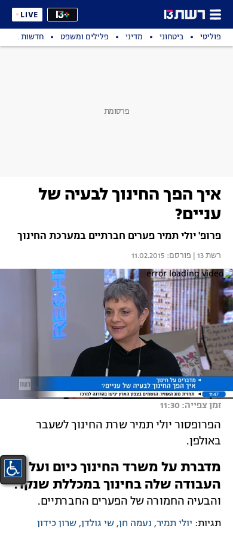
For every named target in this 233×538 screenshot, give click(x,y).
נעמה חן (135, 524)
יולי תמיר (174, 524)
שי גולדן (97, 524)
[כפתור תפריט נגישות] (13, 468)
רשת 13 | (206, 256)
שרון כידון (56, 524)
